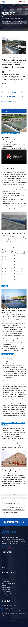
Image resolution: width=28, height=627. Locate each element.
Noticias (3, 567)
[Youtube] (10, 547)
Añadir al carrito (11, 96)
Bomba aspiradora (5, 589)
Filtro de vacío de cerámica (7, 579)
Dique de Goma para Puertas (9, 512)
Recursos (3, 565)
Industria (3, 560)
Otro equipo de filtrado (6, 587)
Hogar (2, 556)
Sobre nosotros (5, 558)
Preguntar (11, 92)
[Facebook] (2, 547)
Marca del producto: (7, 108)
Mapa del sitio (14, 625)
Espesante (3, 585)
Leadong (23, 623)
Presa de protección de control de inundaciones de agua (10, 504)
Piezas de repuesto (6, 591)
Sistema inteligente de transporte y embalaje (12, 595)
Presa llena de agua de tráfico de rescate (12, 507)
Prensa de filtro (5, 581)
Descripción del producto (10, 111)
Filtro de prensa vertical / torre (8, 583)
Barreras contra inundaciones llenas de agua (13, 509)
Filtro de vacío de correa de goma (9, 577)
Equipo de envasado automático (9, 593)
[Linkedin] (5, 547)
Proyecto (3, 563)
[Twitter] (7, 547)
